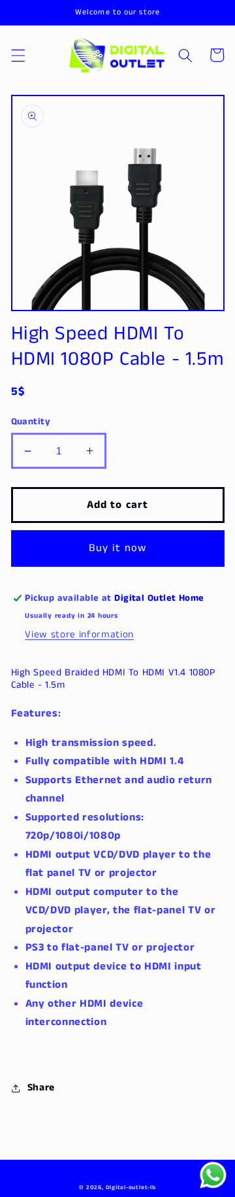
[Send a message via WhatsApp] (213, 1175)
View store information (79, 635)
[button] (17, 55)
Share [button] (41, 1088)
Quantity (31, 421)
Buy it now (118, 548)
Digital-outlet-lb (131, 1187)
